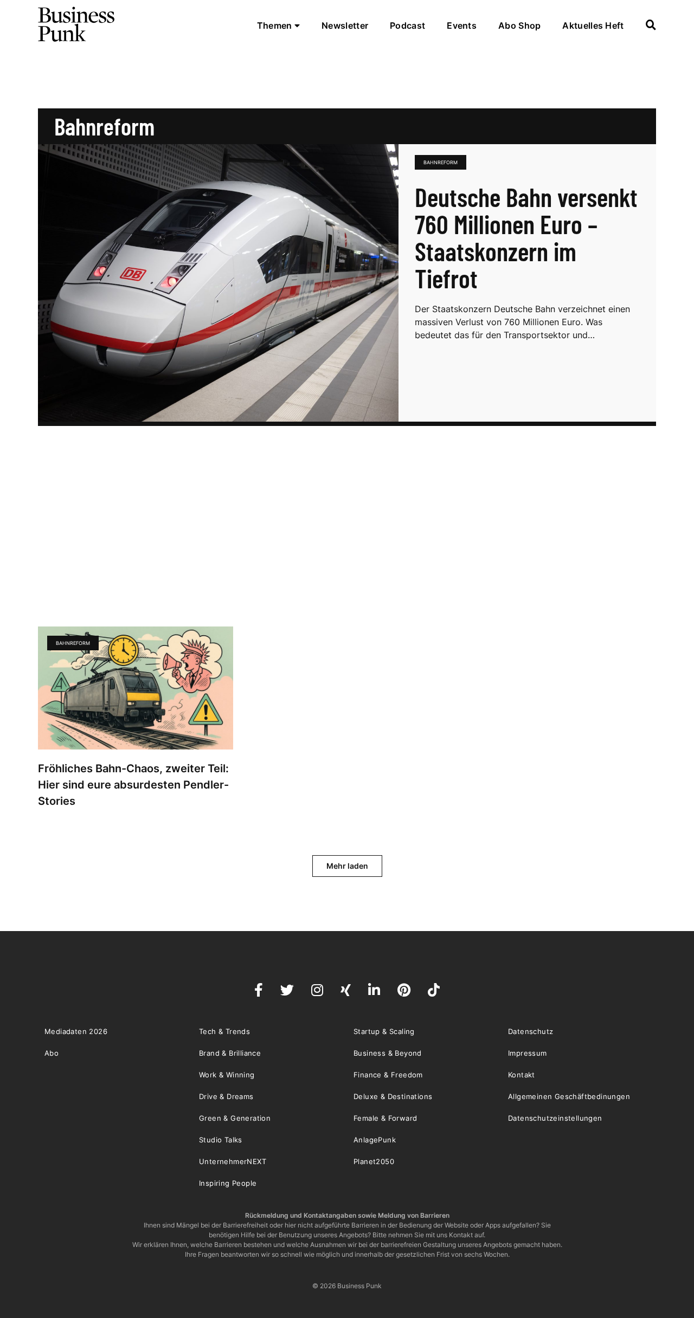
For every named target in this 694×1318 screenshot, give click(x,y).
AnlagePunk (375, 1139)
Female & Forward (385, 1118)
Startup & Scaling (384, 1031)
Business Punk (77, 24)
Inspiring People (227, 1183)
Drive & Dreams (226, 1096)
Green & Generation (235, 1118)
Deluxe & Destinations (393, 1096)
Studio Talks (220, 1139)
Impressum (527, 1053)
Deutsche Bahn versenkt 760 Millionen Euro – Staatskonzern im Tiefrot (526, 237)
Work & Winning (227, 1074)
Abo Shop (519, 25)
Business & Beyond (388, 1053)
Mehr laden (347, 865)
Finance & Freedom (388, 1074)
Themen (275, 25)
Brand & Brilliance (230, 1053)
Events (462, 25)
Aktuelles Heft (593, 25)
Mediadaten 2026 (75, 1031)
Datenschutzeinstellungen (555, 1118)
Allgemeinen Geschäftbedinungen (569, 1096)
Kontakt (521, 1074)
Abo (51, 1053)
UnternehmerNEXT (232, 1161)
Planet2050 (374, 1161)
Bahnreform (440, 162)
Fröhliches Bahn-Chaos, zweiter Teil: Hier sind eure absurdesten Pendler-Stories (133, 784)
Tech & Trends (224, 1031)
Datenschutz (530, 1031)
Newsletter (345, 25)
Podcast (407, 25)
